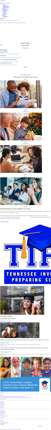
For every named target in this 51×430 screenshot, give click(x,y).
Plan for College (3, 4)
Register (2, 1)
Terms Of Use (15, 429)
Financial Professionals (2, 413)
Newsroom (1, 395)
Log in (45, 21)
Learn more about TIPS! (4, 221)
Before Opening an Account (6, 7)
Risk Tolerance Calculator (6, 16)
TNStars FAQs (4, 17)
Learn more (25, 66)
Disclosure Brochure (2, 412)
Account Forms (4, 11)
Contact (38, 21)
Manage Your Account (4, 10)
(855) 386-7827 (41, 21)
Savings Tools (3, 15)
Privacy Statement (19, 429)
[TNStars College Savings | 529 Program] (5, 3)
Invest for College (4, 8)
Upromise (4, 14)
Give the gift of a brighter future (5, 321)
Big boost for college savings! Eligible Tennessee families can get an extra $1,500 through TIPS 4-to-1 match (12, 396)
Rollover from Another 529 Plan (6, 6)
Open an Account (5, 13)
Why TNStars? (4, 5)
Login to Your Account (2, 411)
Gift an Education (4, 12)
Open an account (48, 21)
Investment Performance (5, 9)
